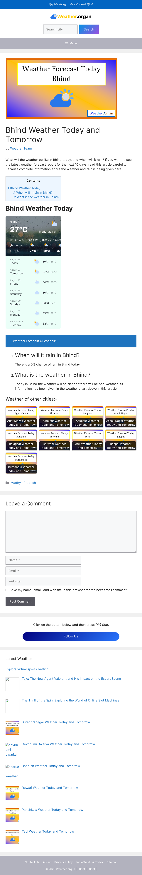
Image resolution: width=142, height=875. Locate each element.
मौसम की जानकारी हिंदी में (81, 4)
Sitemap (112, 862)
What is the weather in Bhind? (35, 197)
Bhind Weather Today (24, 188)
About (47, 862)
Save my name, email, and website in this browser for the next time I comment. (69, 590)
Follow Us (71, 636)
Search (89, 29)
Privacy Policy (63, 862)
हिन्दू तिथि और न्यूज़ (57, 4)
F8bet (81, 869)
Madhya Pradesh (23, 483)
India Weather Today (89, 862)
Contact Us (32, 862)
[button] (16, 246)
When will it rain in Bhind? (32, 192)
